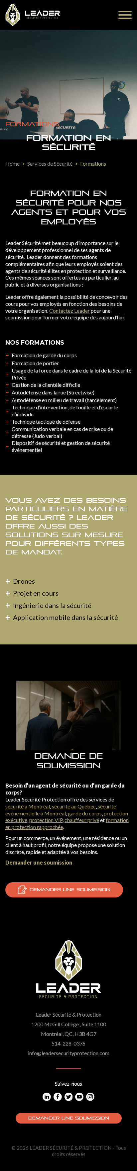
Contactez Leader (69, 310)
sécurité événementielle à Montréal (60, 809)
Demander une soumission (70, 889)
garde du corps (85, 813)
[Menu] (125, 15)
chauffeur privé (82, 820)
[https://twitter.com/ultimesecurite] (69, 1097)
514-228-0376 (68, 1043)
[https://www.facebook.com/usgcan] (58, 1097)
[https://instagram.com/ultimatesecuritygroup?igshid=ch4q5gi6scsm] (90, 1097)
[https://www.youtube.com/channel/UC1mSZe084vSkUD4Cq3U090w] (79, 1097)
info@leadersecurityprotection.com (68, 1053)
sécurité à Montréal (27, 806)
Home (12, 163)
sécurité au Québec (74, 806)
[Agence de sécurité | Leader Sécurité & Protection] (32, 15)
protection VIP (46, 820)
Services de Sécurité (49, 163)
